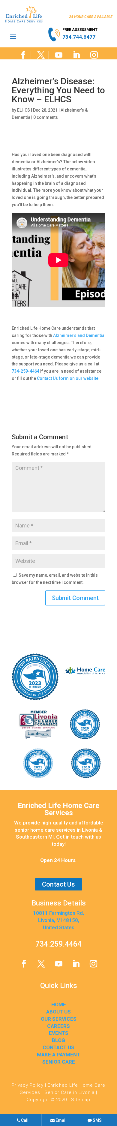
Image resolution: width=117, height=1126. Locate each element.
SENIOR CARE (58, 1062)
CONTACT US (58, 1047)
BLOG (58, 1040)
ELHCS (23, 110)
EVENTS (58, 1033)
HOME (58, 1004)
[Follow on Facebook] (23, 55)
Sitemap (80, 1099)
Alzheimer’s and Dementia (78, 335)
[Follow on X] (41, 55)
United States (58, 927)
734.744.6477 (78, 37)
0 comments (45, 117)
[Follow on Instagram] (93, 55)
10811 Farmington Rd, (58, 913)
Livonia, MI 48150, (58, 920)
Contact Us (58, 884)
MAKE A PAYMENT (58, 1055)
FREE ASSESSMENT (80, 29)
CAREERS (58, 1026)
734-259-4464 (25, 371)
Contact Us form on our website (67, 378)
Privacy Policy (28, 1085)
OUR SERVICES (58, 1019)
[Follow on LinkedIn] (76, 55)
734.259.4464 (58, 944)
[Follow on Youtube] (58, 55)
